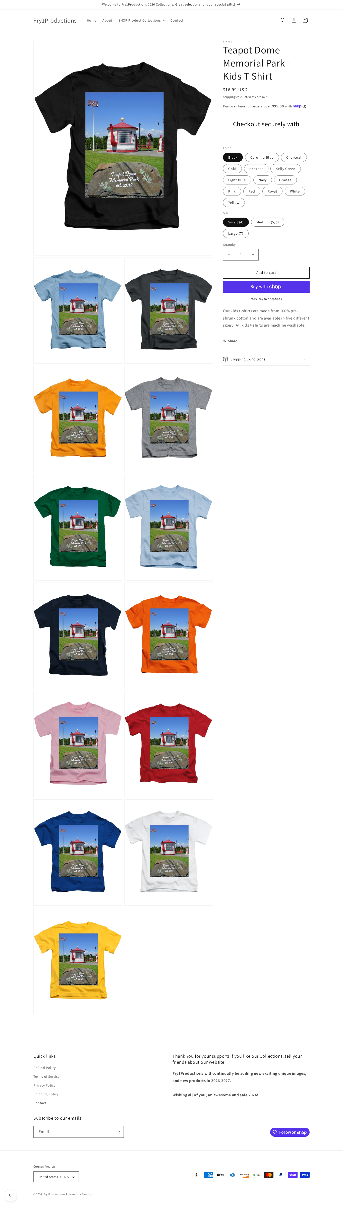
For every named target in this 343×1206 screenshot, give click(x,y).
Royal (272, 191)
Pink (232, 191)
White (295, 191)
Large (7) (235, 233)
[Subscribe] (118, 1132)
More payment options (266, 299)
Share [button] (232, 340)
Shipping (229, 97)
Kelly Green (286, 168)
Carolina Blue (262, 157)
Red (252, 191)
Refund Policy (44, 1067)
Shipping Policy (45, 1094)
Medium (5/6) (267, 222)
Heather (256, 168)
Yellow (234, 202)
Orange (285, 180)
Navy (263, 180)
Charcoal (294, 157)
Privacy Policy (44, 1085)
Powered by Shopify (79, 1194)
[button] (141, 20)
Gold (232, 168)
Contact (39, 1103)
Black (233, 157)
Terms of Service (46, 1076)
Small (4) (236, 222)
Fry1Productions (55, 1194)
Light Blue (237, 180)
